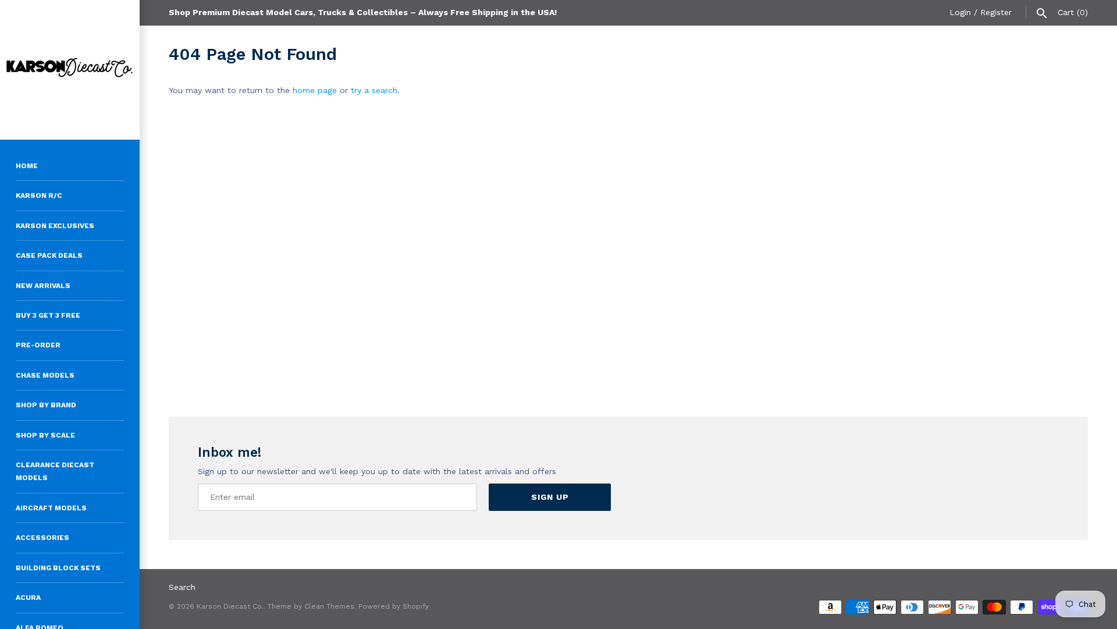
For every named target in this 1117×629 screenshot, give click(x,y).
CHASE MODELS (45, 375)
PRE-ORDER (38, 345)
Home (27, 166)
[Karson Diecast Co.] (70, 70)
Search (182, 587)
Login (960, 12)
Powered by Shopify (393, 606)
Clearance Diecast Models (55, 471)
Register (996, 12)
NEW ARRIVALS (43, 286)
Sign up (550, 497)
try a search (374, 90)
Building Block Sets (58, 568)
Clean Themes (329, 606)
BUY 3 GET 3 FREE (48, 315)
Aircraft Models (51, 508)
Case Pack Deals (49, 255)
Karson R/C (39, 195)
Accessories (42, 538)
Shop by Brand (46, 405)
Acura (28, 598)
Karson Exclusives (55, 226)
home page (315, 90)
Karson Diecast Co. (230, 606)
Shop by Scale (45, 435)
